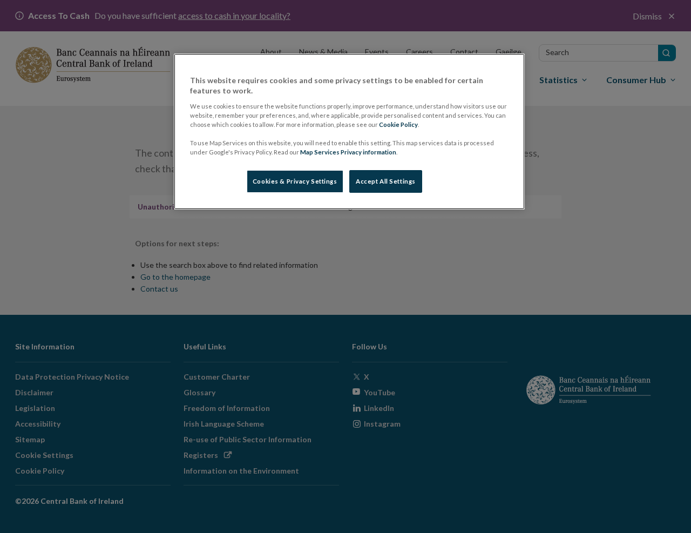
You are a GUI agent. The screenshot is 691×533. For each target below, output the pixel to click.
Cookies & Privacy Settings (295, 181)
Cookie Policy (398, 124)
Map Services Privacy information (348, 152)
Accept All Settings (386, 181)
